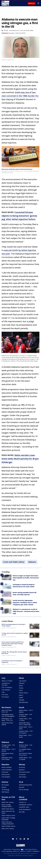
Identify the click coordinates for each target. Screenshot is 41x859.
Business (22, 770)
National (21, 683)
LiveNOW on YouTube (6, 684)
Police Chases (23, 693)
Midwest (5, 742)
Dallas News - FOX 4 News (25, 728)
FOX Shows (5, 697)
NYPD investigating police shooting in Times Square (13, 625)
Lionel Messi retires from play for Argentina (12, 661)
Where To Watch (7, 681)
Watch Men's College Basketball (8, 819)
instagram (20, 839)
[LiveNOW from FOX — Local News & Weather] (5, 3)
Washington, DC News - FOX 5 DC (7, 719)
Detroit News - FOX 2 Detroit (8, 750)
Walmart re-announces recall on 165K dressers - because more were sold (26, 611)
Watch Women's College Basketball (7, 823)
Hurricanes (5, 772)
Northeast (6, 707)
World (21, 686)
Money (22, 764)
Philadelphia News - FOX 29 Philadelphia (8, 715)
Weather (5, 764)
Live (3, 678)
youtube (13, 839)
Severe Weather (7, 770)
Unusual (21, 787)
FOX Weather (6, 690)
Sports (21, 695)
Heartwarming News (25, 785)
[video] (34, 626)
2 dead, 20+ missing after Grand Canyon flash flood (14, 652)
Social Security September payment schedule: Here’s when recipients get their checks (25, 602)
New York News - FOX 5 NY (7, 711)
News (21, 678)
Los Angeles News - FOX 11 (25, 750)
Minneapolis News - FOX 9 (8, 754)
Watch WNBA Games (8, 826)
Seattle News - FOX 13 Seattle (25, 758)
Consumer (22, 774)
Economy (22, 767)
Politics (21, 688)
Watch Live (31, 3)
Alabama (32, 562)
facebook (16, 839)
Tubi (3, 692)
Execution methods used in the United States (17, 169)
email (28, 839)
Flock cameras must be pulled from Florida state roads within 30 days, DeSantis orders (13, 643)
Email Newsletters (25, 809)
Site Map (22, 812)
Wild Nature (5, 792)
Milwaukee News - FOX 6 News (7, 758)
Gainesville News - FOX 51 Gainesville (25, 724)
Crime (21, 690)
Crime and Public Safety (26, 30)
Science (5, 782)
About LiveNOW (23, 798)
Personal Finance (24, 772)
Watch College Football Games (7, 805)
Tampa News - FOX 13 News (25, 719)
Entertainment (23, 702)
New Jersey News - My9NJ (8, 724)
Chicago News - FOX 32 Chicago (8, 746)
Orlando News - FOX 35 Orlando (25, 715)
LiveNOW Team (24, 807)
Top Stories (22, 681)
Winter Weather (7, 767)
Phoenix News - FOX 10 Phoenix (25, 746)
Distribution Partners (25, 805)
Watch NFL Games (8, 802)
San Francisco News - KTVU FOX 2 (26, 754)
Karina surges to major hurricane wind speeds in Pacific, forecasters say (26, 578)
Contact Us (22, 802)
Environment (6, 774)
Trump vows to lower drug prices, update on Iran (15, 634)
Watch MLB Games (8, 809)
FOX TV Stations (7, 687)
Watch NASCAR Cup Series (8, 812)
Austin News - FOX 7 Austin (25, 736)
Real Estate (22, 777)
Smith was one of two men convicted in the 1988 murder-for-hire (20, 96)
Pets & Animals (24, 790)
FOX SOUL (5, 694)
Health (21, 697)
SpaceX (4, 787)
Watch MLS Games (8, 828)
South (21, 707)
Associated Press (14, 30)
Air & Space (5, 785)
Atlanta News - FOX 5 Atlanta (26, 711)
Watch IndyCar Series (8, 815)
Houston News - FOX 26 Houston (26, 732)
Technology (5, 790)
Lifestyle (21, 700)
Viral (21, 782)
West (21, 742)
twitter (24, 839)
